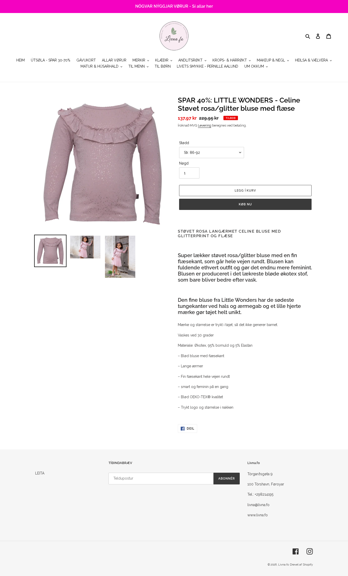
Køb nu (245, 204)
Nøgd (184, 163)
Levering (204, 125)
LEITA (39, 473)
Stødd (184, 143)
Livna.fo (283, 564)
